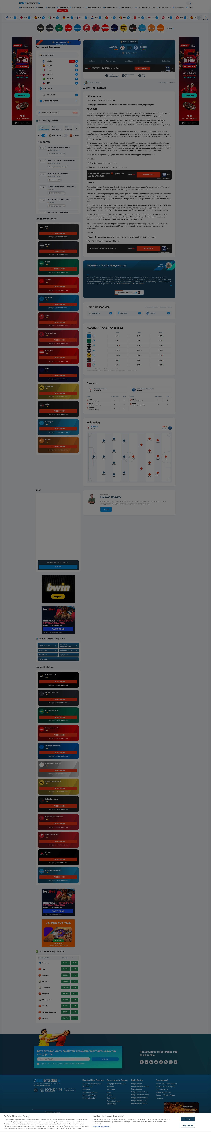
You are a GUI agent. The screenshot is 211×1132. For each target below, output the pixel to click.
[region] (105, 1122)
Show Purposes (188, 1125)
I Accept (187, 1119)
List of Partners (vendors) (101, 1127)
